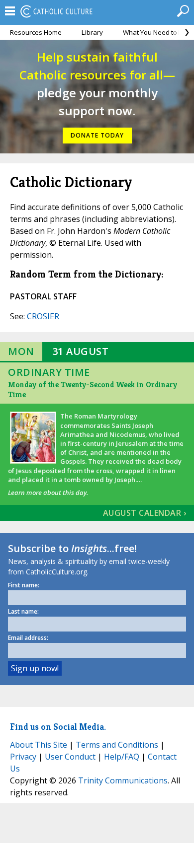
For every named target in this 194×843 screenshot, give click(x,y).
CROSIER (43, 316)
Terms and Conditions (117, 744)
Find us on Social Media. (58, 726)
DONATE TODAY (97, 135)
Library (92, 32)
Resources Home (36, 32)
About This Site (38, 744)
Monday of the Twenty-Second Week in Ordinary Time (92, 389)
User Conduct (70, 756)
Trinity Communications (123, 780)
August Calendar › (145, 512)
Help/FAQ (121, 756)
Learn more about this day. (48, 492)
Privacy (23, 756)
